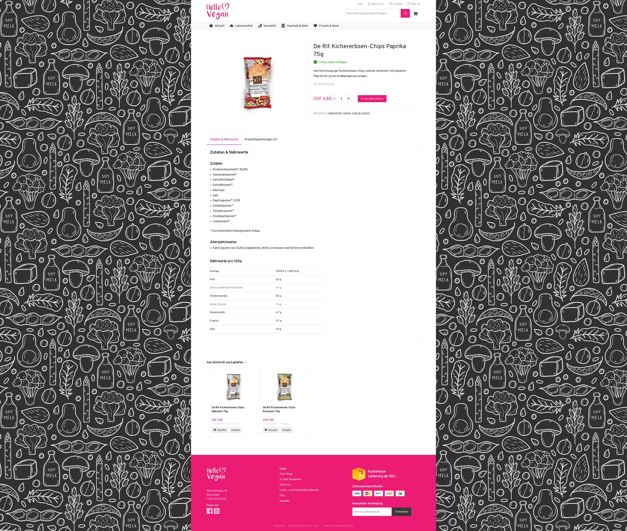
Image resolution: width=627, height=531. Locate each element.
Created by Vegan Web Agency (338, 526)
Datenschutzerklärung (299, 526)
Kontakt (284, 501)
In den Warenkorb (372, 98)
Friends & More (329, 26)
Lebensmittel (244, 26)
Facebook (210, 511)
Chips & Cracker (361, 113)
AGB (316, 526)
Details (235, 430)
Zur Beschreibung (324, 84)
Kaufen (221, 430)
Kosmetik (270, 26)
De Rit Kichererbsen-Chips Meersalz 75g (233, 387)
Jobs (360, 4)
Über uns (415, 4)
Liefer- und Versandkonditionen (299, 490)
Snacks (347, 113)
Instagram (217, 511)
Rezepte (397, 4)
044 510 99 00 (217, 499)
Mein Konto (378, 4)
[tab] (224, 140)
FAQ (282, 495)
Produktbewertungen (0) (261, 139)
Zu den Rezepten (290, 479)
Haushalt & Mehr (297, 26)
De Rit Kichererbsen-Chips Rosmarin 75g (284, 387)
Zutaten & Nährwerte (224, 139)
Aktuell (220, 26)
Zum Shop (286, 474)
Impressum (279, 526)
